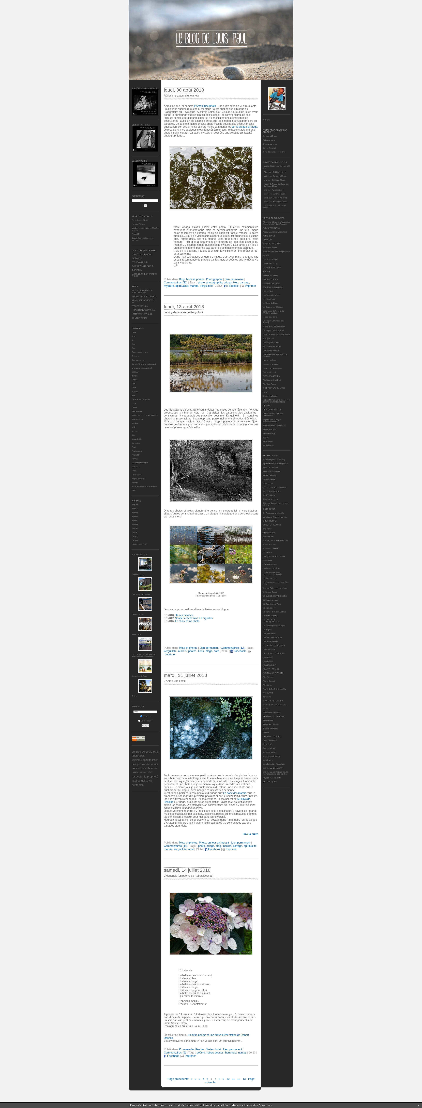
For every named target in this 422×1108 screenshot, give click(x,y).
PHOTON (267, 406)
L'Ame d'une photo (175, 680)
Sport (134, 471)
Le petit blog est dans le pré (274, 626)
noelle (266, 194)
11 (233, 1078)
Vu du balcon (268, 445)
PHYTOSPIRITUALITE (272, 410)
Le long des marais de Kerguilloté (183, 312)
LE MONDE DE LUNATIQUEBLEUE (271, 621)
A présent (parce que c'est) (274, 460)
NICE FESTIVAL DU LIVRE (274, 388)
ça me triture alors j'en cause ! (275, 487)
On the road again (270, 396)
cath (216, 651)
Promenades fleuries (140, 463)
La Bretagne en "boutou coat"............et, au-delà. (272, 573)
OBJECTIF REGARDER (273, 701)
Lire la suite (250, 834)
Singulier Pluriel (269, 433)
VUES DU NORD (270, 782)
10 (227, 1078)
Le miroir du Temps (270, 616)
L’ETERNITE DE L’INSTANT (274, 653)
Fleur (134, 388)
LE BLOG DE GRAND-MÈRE (275, 596)
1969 (134, 332)
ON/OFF (266, 709)
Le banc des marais (234, 793)
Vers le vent (267, 760)
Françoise (268, 206)
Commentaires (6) (175, 1052)
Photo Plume (268, 720)
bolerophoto (267, 483)
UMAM (266, 437)
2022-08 (135, 517)
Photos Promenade (270, 724)
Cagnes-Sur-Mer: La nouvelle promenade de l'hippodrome (143, 655)
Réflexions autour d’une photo (181, 95)
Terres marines (138, 614)
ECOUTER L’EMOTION (272, 525)
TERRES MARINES (140, 306)
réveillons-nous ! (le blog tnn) (274, 426)
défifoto (134, 376)
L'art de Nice (268, 291)
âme (191, 849)
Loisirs (134, 407)
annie (266, 176)
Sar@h (266, 732)
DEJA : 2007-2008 (270, 260)
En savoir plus (265, 1105)
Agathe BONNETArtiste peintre (275, 464)
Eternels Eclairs (269, 533)
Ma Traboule (268, 657)
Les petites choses (270, 641)
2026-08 (135, 505)
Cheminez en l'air (270, 248)
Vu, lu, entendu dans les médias (144, 486)
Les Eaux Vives (269, 634)
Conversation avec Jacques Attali (276, 252)
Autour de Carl (269, 236)
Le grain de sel (269, 608)
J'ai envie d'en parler (271, 283)
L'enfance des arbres (271, 295)
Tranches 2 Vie (269, 748)
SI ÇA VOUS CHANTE (272, 736)
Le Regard (267, 630)
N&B (133, 427)
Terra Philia (267, 744)
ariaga (227, 282)
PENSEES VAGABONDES (273, 717)
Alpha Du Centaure (270, 468)
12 (238, 1078)
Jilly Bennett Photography (273, 287)
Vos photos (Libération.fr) (273, 768)
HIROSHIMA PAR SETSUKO (143, 310)
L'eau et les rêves (270, 144)
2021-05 (135, 528)
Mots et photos (138, 419)
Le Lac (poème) (269, 148)
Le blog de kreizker (270, 600)
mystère (169, 285)
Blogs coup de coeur (140, 352)
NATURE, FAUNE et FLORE (274, 689)
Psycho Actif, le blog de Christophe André (272, 421)
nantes (242, 1052)
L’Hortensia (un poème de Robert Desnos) (188, 875)
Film (133, 384)
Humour (135, 392)
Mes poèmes (137, 411)
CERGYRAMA (269, 495)
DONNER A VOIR (270, 263)
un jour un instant (138, 479)
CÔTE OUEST (269, 509)
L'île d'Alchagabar (270, 564)
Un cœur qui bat (269, 752)
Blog (133, 348)
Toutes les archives (139, 544)
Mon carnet (267, 685)
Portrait (134, 459)
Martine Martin (269, 166)
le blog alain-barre (270, 317)
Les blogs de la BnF (271, 343)
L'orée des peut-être (271, 568)
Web (133, 490)
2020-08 (135, 540)
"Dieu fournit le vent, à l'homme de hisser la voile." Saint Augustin (276, 223)
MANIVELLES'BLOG (271, 669)
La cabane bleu (269, 299)
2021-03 (135, 532)
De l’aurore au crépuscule (273, 513)
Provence (135, 467)
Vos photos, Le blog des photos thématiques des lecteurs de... (275, 773)
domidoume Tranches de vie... (275, 517)
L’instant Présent (138, 224)
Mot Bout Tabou (269, 384)
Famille (134, 380)
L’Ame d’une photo (205, 106)
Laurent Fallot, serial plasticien (275, 588)
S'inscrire (147, 716)
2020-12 (135, 536)
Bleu (133, 344)
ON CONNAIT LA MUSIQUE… (275, 705)
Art (133, 340)
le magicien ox (268, 339)
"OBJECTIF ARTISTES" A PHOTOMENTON (142, 291)
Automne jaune (269, 140)
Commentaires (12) (233, 647)
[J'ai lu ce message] (418, 1105)
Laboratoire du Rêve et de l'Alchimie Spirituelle (273, 312)
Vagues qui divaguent (271, 756)
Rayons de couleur (270, 728)
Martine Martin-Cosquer (272, 368)
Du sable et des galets (272, 267)
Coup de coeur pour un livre (274, 152)
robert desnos (215, 1052)
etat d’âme (267, 529)
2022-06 (135, 525)
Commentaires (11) (175, 282)
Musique (135, 423)
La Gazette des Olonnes (273, 307)
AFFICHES (136, 634)
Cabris (134, 696)
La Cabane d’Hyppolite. (141, 595)
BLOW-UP (267, 240)
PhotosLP (135, 234)
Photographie (137, 451)
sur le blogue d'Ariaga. (245, 126)
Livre (134, 403)
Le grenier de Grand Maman (274, 612)
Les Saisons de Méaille (141, 400)
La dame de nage (270, 578)
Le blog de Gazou (270, 592)
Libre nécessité (269, 649)
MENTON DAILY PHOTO (273, 673)
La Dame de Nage (270, 303)
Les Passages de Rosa (272, 637)
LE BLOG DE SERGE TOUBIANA (276, 335)
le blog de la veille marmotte (274, 327)
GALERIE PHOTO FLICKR (142, 266)
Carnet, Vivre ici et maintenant (144, 364)
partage (244, 282)
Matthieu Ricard (269, 372)
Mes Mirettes (268, 677)
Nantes (134, 431)
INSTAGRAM (137, 270)
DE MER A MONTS (139, 318)
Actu (133, 336)
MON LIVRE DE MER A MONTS (144, 415)
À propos (266, 120)
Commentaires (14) (176, 845)
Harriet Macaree (269, 545)
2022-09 (135, 513)
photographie (214, 282)
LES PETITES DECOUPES (274, 645)
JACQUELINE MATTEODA (274, 556)
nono (265, 392)
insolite (227, 845)
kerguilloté (206, 285)
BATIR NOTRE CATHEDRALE (144, 296)
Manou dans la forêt (271, 364)
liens (201, 651)
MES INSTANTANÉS (271, 376)
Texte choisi (136, 475)
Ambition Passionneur (271, 471)
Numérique (136, 443)
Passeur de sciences (271, 713)
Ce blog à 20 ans (270, 136)
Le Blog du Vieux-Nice (272, 604)
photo (201, 282)
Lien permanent (234, 279)
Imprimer (250, 285)
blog (235, 282)
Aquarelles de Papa (139, 676)
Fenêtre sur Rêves (270, 275)
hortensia (231, 1052)
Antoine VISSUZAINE (271, 228)
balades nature (269, 479)
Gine (266, 172)
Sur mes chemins (270, 740)
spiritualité (182, 285)
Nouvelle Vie (137, 439)
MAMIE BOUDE (269, 665)
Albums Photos (139, 555)
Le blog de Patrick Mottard (273, 331)
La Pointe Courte (138, 575)
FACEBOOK (137, 258)
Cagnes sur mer (138, 360)
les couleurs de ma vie (272, 346)
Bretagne (135, 356)
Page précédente (178, 1078)
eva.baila (266, 271)
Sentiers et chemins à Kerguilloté (194, 618)
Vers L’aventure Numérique (274, 764)
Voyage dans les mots (272, 778)
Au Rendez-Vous (270, 475)
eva (265, 180)
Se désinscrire (146, 721)
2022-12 (135, 509)
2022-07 (135, 521)
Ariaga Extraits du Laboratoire (275, 232)
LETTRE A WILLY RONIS (142, 314)
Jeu (133, 396)
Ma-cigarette (268, 661)
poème (201, 1052)
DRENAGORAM (269, 521)
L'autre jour (267, 560)
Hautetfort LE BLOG (271, 549)
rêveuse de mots (270, 429)
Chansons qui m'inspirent (142, 368)
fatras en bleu (268, 537)
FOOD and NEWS (270, 279)
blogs (209, 651)
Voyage (135, 483)
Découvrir (136, 372)
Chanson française (270, 499)
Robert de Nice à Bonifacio (274, 184)
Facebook (232, 285)
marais (194, 285)
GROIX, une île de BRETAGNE (275, 541)
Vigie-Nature (268, 441)
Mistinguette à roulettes (272, 380)
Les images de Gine (271, 350)
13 (244, 1078)
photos (192, 651)
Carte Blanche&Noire (140, 220)
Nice (133, 435)
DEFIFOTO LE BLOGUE (142, 254)
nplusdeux (267, 697)
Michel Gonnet (269, 681)
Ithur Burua (267, 553)
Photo (134, 447)
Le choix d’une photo (187, 621)
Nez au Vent (268, 693)
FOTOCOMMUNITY (140, 262)
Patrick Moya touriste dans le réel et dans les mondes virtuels (276, 401)
